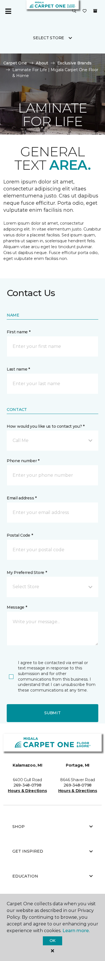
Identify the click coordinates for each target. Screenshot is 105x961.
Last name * (18, 369)
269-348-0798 (27, 785)
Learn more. (76, 930)
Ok (52, 940)
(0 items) (95, 11)
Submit (52, 712)
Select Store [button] (48, 37)
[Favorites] (84, 11)
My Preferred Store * (27, 572)
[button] (74, 11)
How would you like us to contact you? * (46, 426)
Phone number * (23, 461)
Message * (17, 607)
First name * (19, 332)
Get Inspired (27, 851)
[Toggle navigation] (8, 11)
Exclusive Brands (74, 63)
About (42, 63)
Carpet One (15, 63)
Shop (18, 826)
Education (25, 876)
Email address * (22, 498)
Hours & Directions (27, 790)
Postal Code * (20, 535)
